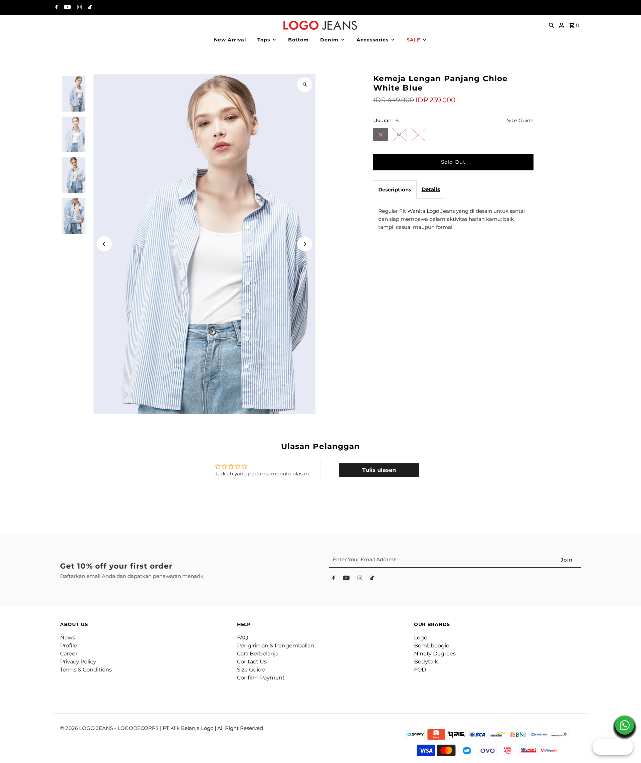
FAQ (242, 637)
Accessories (373, 40)
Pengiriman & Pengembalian (275, 645)
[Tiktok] (89, 7)
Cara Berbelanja (257, 653)
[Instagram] (78, 7)
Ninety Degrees (435, 653)
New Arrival (230, 40)
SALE (413, 40)
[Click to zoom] (304, 84)
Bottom (298, 40)
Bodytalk (426, 661)
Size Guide (520, 120)
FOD (420, 669)
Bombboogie (431, 645)
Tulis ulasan (379, 470)
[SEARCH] (551, 25)
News (67, 637)
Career (68, 653)
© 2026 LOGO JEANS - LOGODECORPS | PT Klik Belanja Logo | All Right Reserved (161, 728)
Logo (420, 637)
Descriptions (394, 189)
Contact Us (252, 661)
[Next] (304, 244)
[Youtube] (66, 7)
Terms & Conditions (86, 669)
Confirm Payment (261, 677)
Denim (329, 40)
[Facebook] (55, 7)
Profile (68, 645)
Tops (263, 40)
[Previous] (104, 244)
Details (431, 189)
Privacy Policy (78, 661)
